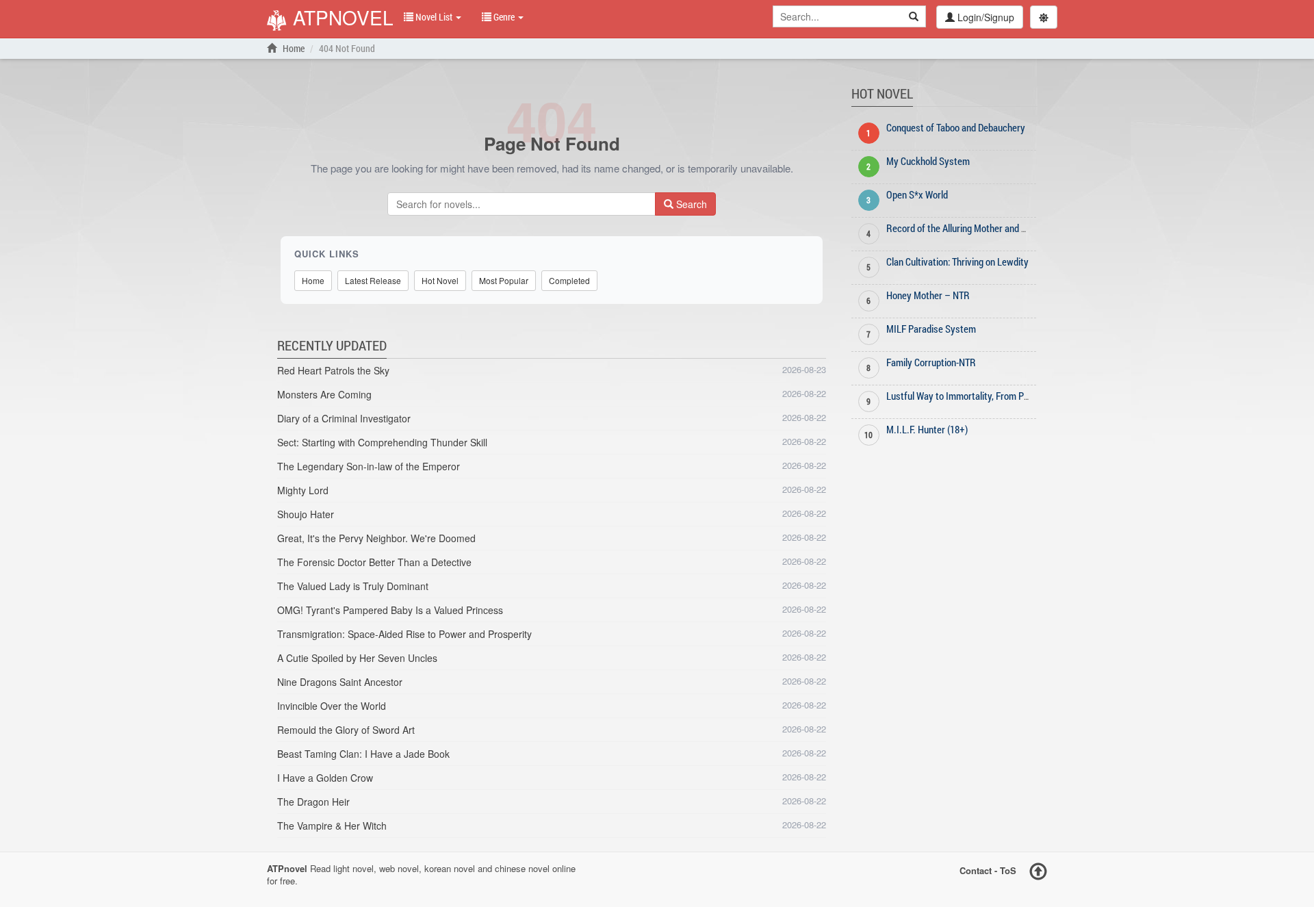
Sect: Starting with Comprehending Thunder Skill (382, 442)
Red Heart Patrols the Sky (333, 370)
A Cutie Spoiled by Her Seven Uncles (357, 658)
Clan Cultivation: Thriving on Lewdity (957, 261)
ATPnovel (340, 19)
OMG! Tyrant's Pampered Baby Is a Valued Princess (390, 610)
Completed (569, 280)
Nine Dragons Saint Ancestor (339, 682)
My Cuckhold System (928, 161)
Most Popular (503, 280)
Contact (975, 869)
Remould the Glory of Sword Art (346, 730)
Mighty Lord (302, 490)
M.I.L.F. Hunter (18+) (927, 429)
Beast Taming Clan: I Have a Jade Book (363, 754)
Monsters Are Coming (324, 394)
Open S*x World (917, 194)
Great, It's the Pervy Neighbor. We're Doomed (376, 538)
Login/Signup (984, 17)
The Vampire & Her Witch (332, 825)
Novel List (433, 16)
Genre (504, 16)
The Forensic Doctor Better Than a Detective (374, 562)
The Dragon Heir (313, 801)
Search (690, 204)
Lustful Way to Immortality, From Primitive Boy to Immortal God (1011, 396)
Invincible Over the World (331, 706)
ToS (1008, 869)
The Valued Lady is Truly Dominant (352, 586)
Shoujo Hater (305, 514)
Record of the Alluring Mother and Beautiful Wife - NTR (993, 228)
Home (293, 48)
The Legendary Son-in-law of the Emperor (368, 466)
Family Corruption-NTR (931, 362)
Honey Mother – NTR (928, 295)
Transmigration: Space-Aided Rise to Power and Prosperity (404, 634)
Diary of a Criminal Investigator (344, 418)
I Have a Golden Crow (325, 777)
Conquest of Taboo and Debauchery (955, 127)
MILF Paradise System (931, 328)
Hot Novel (440, 280)
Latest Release (373, 280)
